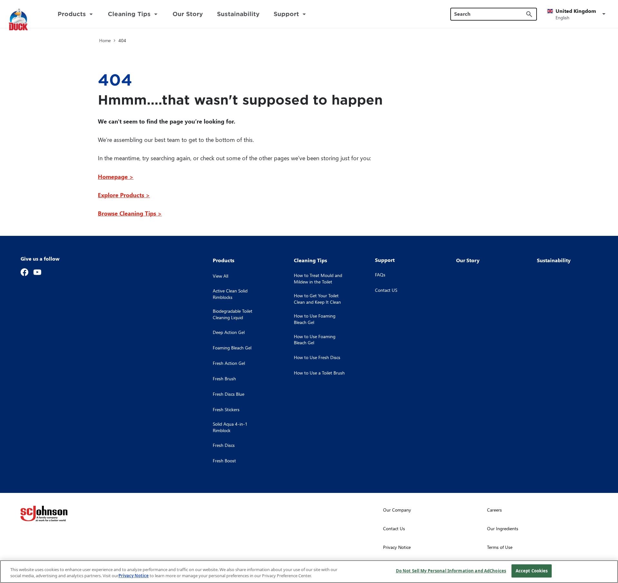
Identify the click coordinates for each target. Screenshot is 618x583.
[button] (577, 14)
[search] (529, 14)
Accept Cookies (532, 571)
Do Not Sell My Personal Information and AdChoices (451, 571)
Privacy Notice (133, 576)
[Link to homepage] (26, 20)
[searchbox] (489, 13)
